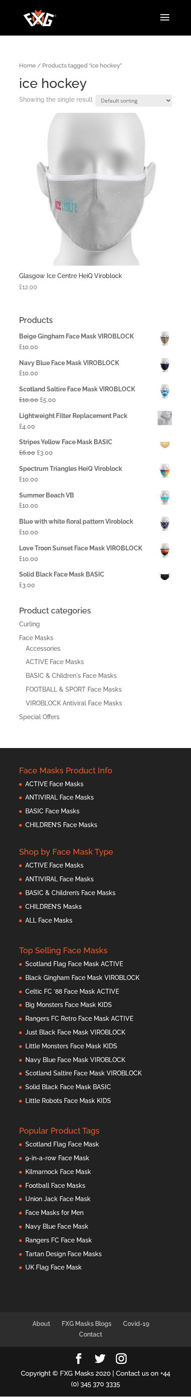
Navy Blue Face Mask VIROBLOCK (75, 1059)
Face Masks (36, 637)
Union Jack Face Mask (58, 1198)
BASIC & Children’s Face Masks (70, 892)
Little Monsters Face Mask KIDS (71, 1046)
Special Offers (39, 716)
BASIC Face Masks (52, 811)
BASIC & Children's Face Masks (71, 675)
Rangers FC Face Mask (58, 1240)
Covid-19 (136, 1323)
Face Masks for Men (54, 1212)
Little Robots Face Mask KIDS (68, 1100)
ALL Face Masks (48, 920)
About (41, 1323)
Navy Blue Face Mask (56, 1226)
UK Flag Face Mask (53, 1267)
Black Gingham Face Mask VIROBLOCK (82, 977)
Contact (90, 1334)
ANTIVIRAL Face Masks (59, 797)
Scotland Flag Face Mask (62, 1144)
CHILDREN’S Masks (53, 906)
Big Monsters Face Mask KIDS (68, 1004)
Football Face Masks (55, 1185)
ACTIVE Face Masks (55, 661)
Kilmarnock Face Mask (58, 1171)
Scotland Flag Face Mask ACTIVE (74, 963)
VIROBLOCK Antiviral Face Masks (74, 703)
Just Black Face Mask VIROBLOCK (75, 1032)
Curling (29, 624)
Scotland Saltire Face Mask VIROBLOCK (83, 1073)
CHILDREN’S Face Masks (61, 824)
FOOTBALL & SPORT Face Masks (74, 689)
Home (27, 65)
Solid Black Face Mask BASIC (68, 1087)
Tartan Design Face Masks (63, 1254)
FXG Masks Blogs (86, 1323)
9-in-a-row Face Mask (57, 1158)
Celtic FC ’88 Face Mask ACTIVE (72, 991)
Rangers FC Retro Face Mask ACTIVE (79, 1018)
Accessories (43, 648)
